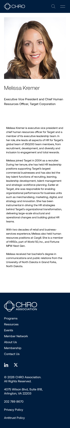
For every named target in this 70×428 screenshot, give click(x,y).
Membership (12, 348)
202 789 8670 (13, 401)
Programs (11, 318)
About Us (10, 342)
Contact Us (12, 354)
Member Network (16, 336)
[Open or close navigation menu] (62, 6)
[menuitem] (13, 410)
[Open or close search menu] (53, 6)
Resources (11, 324)
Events (8, 330)
